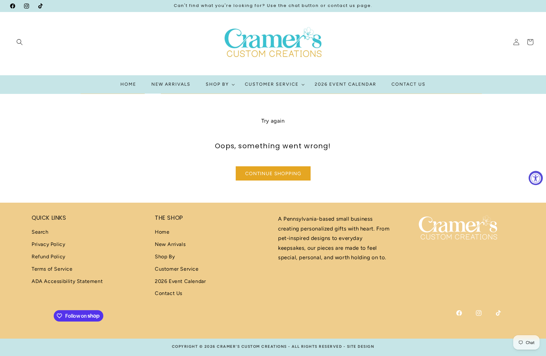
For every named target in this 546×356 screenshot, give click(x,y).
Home (162, 232)
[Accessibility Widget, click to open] (536, 178)
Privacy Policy (48, 245)
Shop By (165, 257)
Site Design (360, 346)
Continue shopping (273, 173)
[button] (20, 42)
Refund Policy (48, 257)
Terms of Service (52, 269)
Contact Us (168, 294)
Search (40, 232)
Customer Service (177, 269)
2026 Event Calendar (180, 281)
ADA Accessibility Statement (67, 281)
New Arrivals (170, 245)
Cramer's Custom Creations (252, 346)
